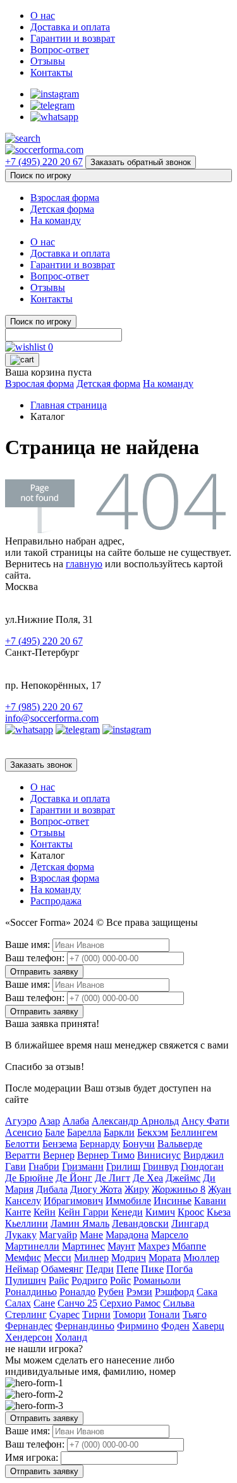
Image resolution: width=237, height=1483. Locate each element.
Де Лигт (112, 1177)
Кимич (160, 1212)
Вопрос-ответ (59, 49)
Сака (207, 1291)
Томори (129, 1314)
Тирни (96, 1314)
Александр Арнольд (135, 1121)
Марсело (169, 1234)
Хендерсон (28, 1337)
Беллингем (194, 1132)
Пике (152, 1269)
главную (84, 563)
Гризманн (83, 1166)
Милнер (91, 1257)
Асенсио (23, 1132)
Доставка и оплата (70, 27)
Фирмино (138, 1325)
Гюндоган (202, 1166)
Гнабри (43, 1166)
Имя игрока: (31, 1457)
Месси (57, 1257)
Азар (49, 1121)
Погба (179, 1269)
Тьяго (195, 1314)
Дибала (52, 1189)
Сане (44, 1303)
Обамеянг (62, 1269)
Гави (15, 1166)
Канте (18, 1212)
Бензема (59, 1143)
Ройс (120, 1280)
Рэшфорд (174, 1291)
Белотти (22, 1143)
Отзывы (47, 61)
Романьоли (157, 1280)
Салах (18, 1303)
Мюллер (201, 1257)
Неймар (22, 1269)
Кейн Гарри (83, 1212)
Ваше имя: (27, 944)
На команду (55, 220)
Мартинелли (32, 1246)
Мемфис (23, 1257)
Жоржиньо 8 (178, 1189)
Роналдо (77, 1291)
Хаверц (208, 1325)
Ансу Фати (205, 1121)
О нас (42, 15)
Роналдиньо (31, 1291)
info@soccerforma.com (52, 718)
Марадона (127, 1234)
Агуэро (21, 1121)
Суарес (64, 1314)
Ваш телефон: (34, 957)
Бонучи (139, 1143)
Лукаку (21, 1234)
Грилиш (123, 1166)
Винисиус (159, 1155)
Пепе (127, 1269)
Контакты (51, 72)
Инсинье (172, 1200)
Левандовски (140, 1223)
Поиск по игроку (40, 175)
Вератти (22, 1155)
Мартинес (83, 1246)
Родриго (89, 1280)
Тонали (164, 1314)
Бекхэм (152, 1132)
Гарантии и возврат (72, 38)
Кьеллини (26, 1223)
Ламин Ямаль (80, 1223)
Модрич (128, 1257)
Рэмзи (139, 1291)
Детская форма (62, 209)
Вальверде (179, 1143)
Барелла (84, 1132)
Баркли (119, 1132)
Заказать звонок (41, 765)
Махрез (153, 1246)
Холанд (71, 1337)
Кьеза (219, 1212)
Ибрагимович (73, 1200)
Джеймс (183, 1177)
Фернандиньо (84, 1325)
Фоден (175, 1325)
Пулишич (25, 1280)
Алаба (76, 1121)
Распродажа (56, 900)
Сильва (179, 1303)
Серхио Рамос (130, 1303)
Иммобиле (128, 1200)
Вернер (59, 1155)
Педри (100, 1269)
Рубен (111, 1291)
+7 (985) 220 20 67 (44, 706)
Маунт (121, 1246)
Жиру (137, 1189)
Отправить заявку (44, 971)
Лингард (190, 1223)
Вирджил (203, 1155)
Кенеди (127, 1212)
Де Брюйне (29, 1177)
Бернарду (100, 1143)
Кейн (44, 1212)
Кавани (210, 1200)
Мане (91, 1234)
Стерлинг (26, 1314)
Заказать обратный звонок (140, 162)
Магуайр (58, 1234)
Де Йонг (74, 1177)
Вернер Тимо (106, 1155)
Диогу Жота (96, 1189)
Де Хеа (148, 1177)
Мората (165, 1257)
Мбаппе (189, 1246)
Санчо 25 (77, 1303)
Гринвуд (160, 1166)
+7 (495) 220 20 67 (44, 161)
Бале (54, 1132)
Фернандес (28, 1325)
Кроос (191, 1212)
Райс (59, 1280)
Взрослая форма (64, 197)
